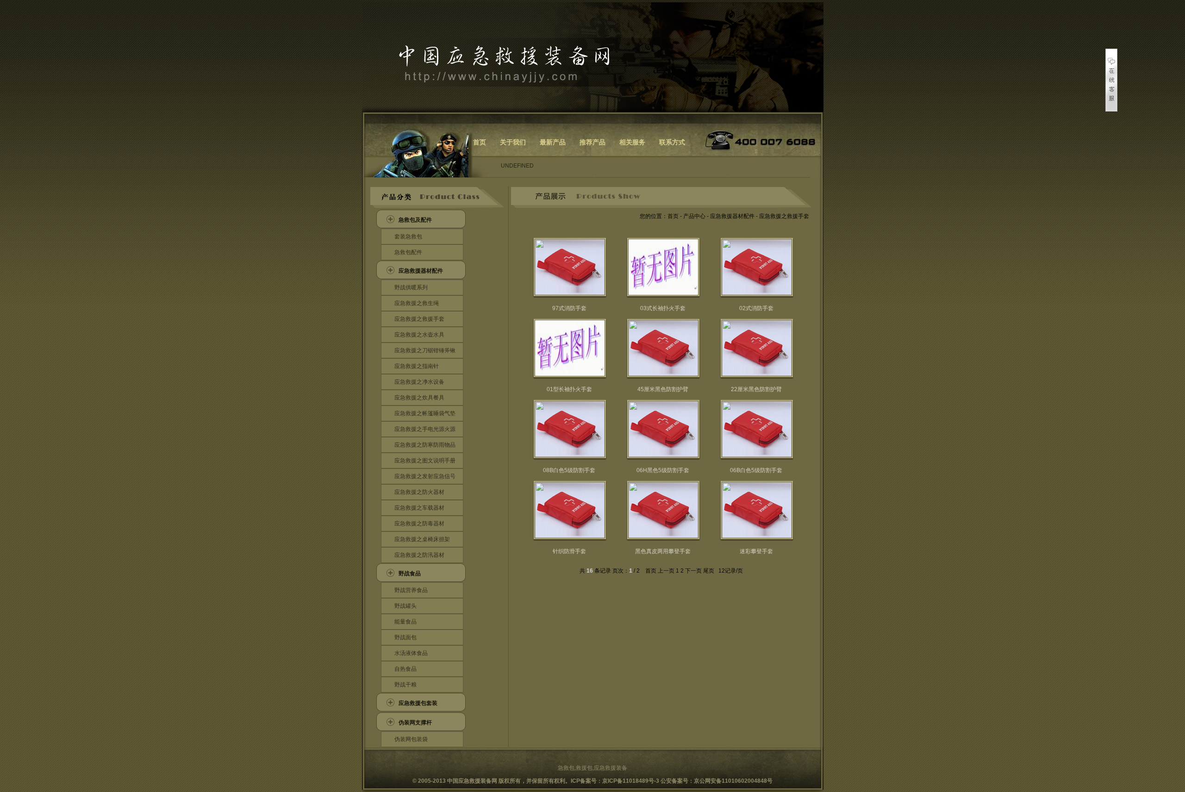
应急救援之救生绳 (416, 303)
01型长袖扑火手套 (569, 389)
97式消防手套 (569, 308)
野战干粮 (405, 684)
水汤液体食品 (411, 653)
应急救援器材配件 (421, 271)
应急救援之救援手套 (419, 319)
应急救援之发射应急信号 (424, 476)
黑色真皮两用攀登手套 (663, 551)
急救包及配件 (415, 220)
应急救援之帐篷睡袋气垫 (424, 413)
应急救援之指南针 (416, 366)
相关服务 (632, 142)
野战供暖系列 (411, 287)
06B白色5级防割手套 (756, 470)
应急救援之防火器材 (419, 492)
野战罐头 (405, 606)
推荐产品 (592, 142)
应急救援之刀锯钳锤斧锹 (424, 350)
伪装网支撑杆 (415, 722)
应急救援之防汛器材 (419, 555)
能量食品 (405, 621)
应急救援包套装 (418, 703)
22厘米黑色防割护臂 (756, 389)
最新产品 (553, 142)
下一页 (693, 570)
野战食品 (410, 573)
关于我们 (513, 142)
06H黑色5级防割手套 (662, 470)
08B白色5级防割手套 (569, 470)
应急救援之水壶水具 (419, 334)
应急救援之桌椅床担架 (422, 539)
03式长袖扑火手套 (663, 308)
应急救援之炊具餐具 (419, 397)
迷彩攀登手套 (756, 551)
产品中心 (694, 216)
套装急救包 (408, 236)
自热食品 (405, 669)
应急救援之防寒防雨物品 (424, 445)
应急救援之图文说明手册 (424, 460)
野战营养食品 (411, 590)
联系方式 (672, 142)
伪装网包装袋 (411, 739)
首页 (479, 142)
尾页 (708, 570)
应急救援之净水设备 (419, 382)
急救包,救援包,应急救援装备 (592, 768)
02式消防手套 (756, 308)
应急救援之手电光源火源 (424, 429)
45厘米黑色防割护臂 (662, 389)
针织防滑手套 (569, 551)
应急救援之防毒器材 (419, 523)
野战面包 (405, 637)
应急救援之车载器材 (419, 508)
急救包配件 (408, 252)
